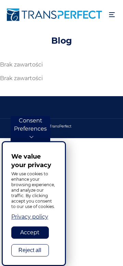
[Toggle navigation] (112, 15)
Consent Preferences (30, 124)
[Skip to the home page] (54, 14)
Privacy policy (29, 216)
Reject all (29, 250)
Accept (30, 232)
